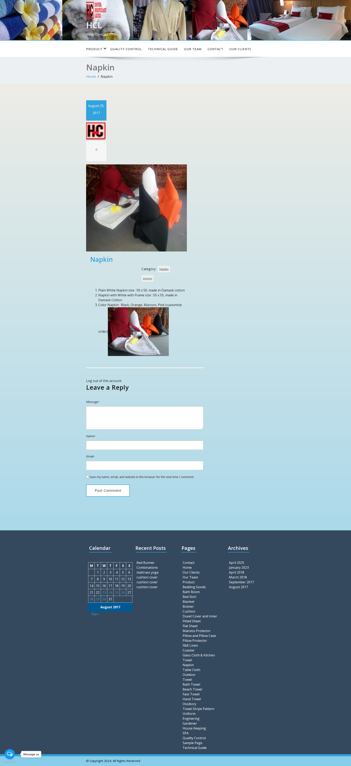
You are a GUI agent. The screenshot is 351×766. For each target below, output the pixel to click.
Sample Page (192, 743)
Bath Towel (191, 684)
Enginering (191, 718)
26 (123, 592)
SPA (185, 733)
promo (147, 278)
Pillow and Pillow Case (199, 635)
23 (104, 592)
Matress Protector (197, 631)
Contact (215, 49)
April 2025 (236, 562)
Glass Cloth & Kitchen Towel (199, 657)
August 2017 (238, 587)
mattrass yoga (147, 572)
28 (91, 599)
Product (94, 49)
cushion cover (147, 577)
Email (90, 456)
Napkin (164, 269)
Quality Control (126, 49)
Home (91, 76)
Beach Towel (192, 689)
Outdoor (189, 674)
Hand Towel (192, 699)
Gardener (190, 723)
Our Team (193, 49)
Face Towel (191, 694)
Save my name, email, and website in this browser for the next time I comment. (142, 477)
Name (90, 436)
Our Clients (240, 49)
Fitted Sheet (192, 621)
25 (116, 592)
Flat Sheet (190, 626)
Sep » (95, 614)
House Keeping (194, 728)
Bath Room (191, 592)
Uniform (189, 713)
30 (104, 599)
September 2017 (241, 582)
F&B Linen (190, 645)
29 (98, 599)
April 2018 (236, 572)
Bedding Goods (194, 587)
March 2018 (238, 577)
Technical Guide (163, 49)
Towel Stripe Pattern (198, 709)
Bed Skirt (189, 596)
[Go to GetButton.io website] (9, 762)
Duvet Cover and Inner (200, 616)
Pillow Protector (195, 640)
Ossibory (189, 704)
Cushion (189, 611)
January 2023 (239, 567)
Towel (187, 679)
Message (92, 402)
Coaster (189, 650)
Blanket (188, 601)
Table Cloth (191, 670)
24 (110, 592)
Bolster (188, 606)
